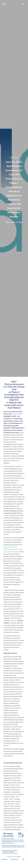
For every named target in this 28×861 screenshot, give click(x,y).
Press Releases (14, 157)
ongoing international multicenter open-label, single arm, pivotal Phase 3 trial (13, 549)
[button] (23, 4)
